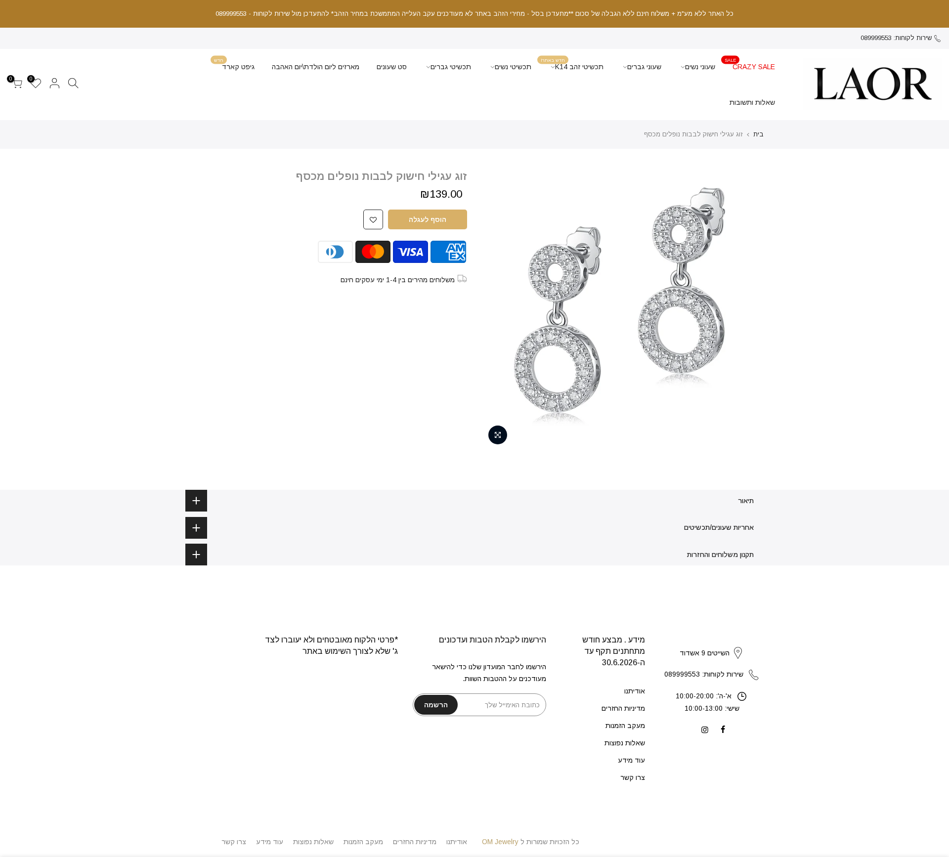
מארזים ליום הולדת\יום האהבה (315, 67)
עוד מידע (631, 760)
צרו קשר (632, 777)
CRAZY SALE (750, 64)
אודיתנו (634, 691)
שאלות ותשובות (752, 102)
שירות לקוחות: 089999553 (896, 38)
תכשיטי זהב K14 (572, 64)
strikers (712, 642)
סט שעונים (392, 67)
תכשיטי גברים (451, 67)
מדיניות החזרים (623, 708)
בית (758, 134)
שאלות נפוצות (624, 743)
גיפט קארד (234, 64)
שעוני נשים (700, 67)
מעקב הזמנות (625, 725)
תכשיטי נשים (513, 67)
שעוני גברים (644, 67)
